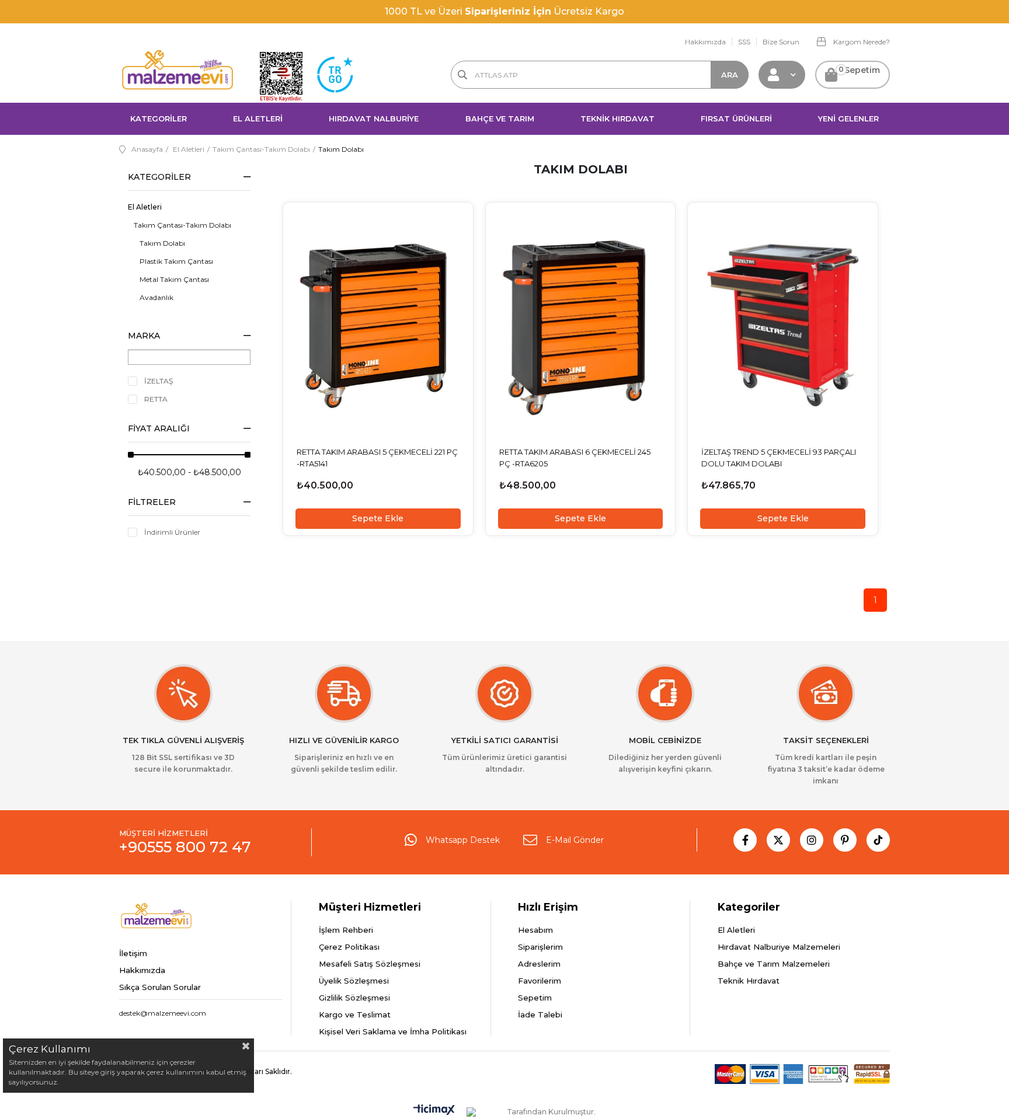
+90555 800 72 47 (185, 847)
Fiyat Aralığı (159, 428)
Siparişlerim (540, 946)
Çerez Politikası (349, 946)
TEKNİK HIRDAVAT (617, 118)
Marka (144, 335)
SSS (744, 41)
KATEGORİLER (158, 118)
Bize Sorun (781, 41)
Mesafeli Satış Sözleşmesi (369, 963)
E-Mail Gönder (575, 840)
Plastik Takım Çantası (176, 261)
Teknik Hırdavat (749, 980)
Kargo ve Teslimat (355, 1014)
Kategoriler (159, 177)
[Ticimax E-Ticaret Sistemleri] (434, 1110)
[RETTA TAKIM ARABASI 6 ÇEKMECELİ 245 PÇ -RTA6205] (580, 325)
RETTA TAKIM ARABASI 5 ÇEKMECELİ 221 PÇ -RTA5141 (377, 457)
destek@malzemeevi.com (162, 1013)
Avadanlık (156, 297)
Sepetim (535, 997)
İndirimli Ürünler (172, 532)
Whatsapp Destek (463, 840)
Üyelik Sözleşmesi (354, 980)
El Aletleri (145, 207)
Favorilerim (539, 980)
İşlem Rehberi (346, 930)
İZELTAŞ (158, 381)
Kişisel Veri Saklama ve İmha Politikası (393, 1031)
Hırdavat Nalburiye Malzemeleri (779, 946)
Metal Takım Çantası (174, 279)
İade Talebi (540, 1014)
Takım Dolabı (162, 243)
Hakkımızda (705, 41)
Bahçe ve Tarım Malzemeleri (774, 963)
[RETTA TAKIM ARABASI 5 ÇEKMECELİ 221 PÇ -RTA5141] (378, 325)
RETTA (156, 399)
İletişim (133, 953)
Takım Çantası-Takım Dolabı (182, 225)
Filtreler (152, 502)
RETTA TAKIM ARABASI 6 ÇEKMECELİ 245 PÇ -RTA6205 (574, 457)
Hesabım (535, 930)
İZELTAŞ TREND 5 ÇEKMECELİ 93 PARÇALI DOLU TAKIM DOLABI (778, 457)
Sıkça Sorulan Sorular (160, 987)
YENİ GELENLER (848, 118)
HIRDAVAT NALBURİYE (374, 118)
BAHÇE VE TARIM (499, 118)
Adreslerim (539, 963)
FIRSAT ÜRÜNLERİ (736, 118)
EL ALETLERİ (258, 118)
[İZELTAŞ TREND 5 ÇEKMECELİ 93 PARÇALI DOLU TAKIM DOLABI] (782, 325)
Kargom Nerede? (860, 41)
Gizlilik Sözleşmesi (354, 997)
